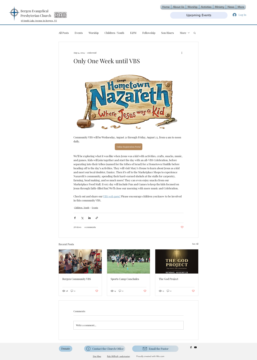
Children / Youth (114, 33)
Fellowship (148, 33)
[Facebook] (190, 347)
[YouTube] (195, 347)
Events (79, 33)
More (183, 33)
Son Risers (167, 33)
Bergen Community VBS (76, 279)
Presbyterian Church (36, 15)
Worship (94, 33)
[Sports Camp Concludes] (128, 261)
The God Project (168, 279)
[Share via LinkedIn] (89, 217)
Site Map (97, 356)
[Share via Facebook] (74, 217)
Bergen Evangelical (34, 11)
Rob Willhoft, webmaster (118, 356)
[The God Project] (176, 261)
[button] (194, 33)
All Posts (64, 33)
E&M (133, 33)
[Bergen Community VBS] (80, 261)
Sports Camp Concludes (125, 279)
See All (195, 243)
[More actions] (182, 52)
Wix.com (160, 356)
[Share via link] (96, 217)
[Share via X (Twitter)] (82, 217)
